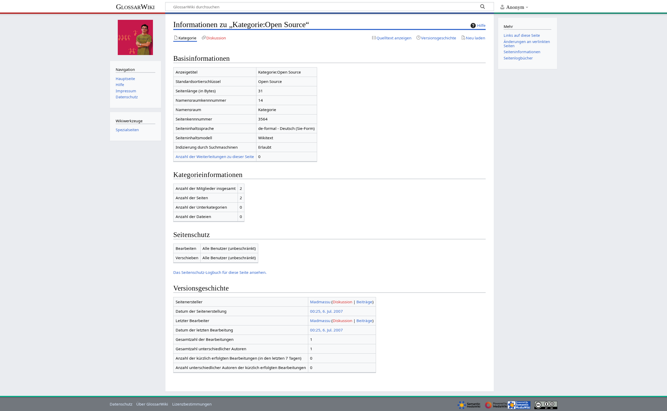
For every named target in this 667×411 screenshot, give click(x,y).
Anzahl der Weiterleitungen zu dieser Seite (215, 156)
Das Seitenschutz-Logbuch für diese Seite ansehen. (220, 272)
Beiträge (364, 301)
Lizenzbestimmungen (192, 404)
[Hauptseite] (135, 37)
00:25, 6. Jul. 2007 (326, 311)
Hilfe (481, 25)
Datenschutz (121, 404)
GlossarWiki (135, 7)
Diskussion (342, 301)
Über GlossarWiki (152, 404)
